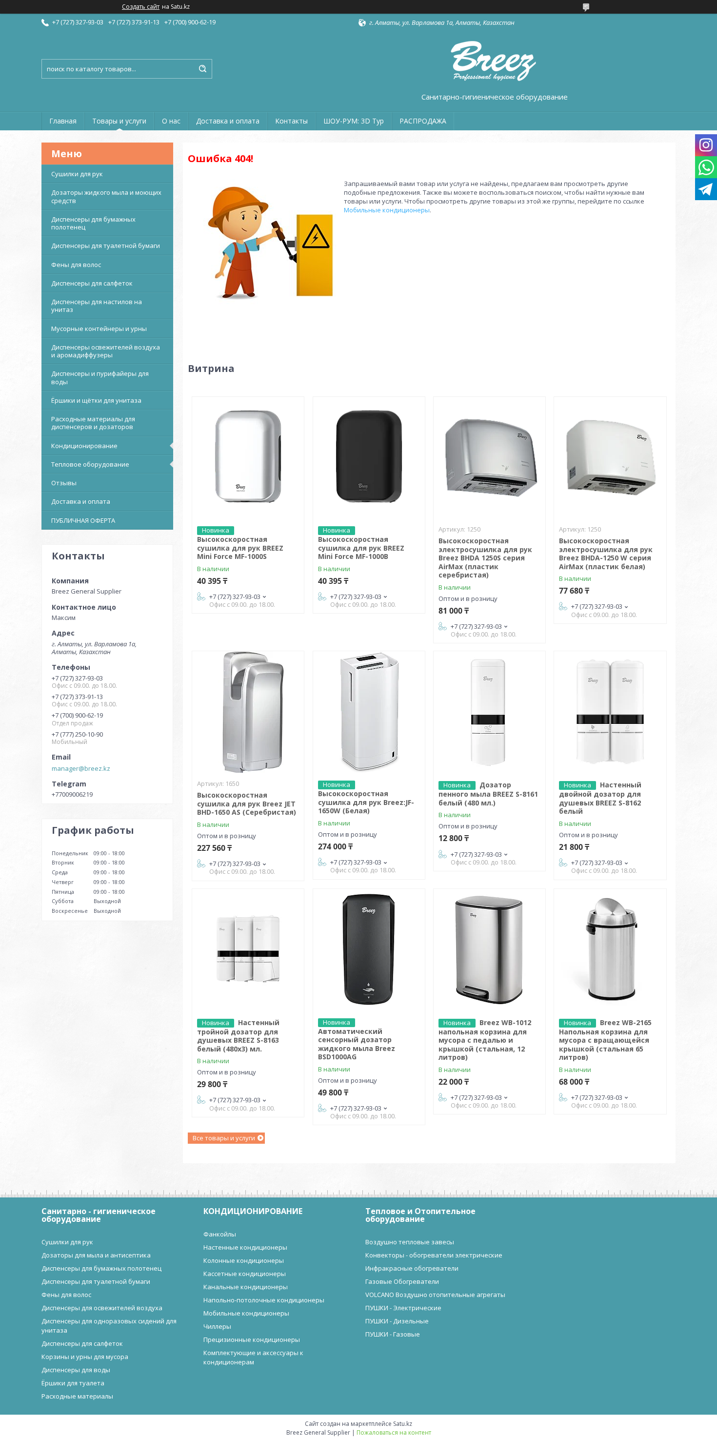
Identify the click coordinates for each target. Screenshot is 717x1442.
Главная (63, 120)
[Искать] (202, 69)
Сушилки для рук (77, 173)
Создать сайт (140, 6)
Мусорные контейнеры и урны (99, 328)
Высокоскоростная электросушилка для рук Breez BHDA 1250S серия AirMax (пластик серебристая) (485, 557)
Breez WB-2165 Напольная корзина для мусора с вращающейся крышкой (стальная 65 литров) (605, 1040)
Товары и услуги (119, 120)
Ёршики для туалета (72, 1383)
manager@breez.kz (81, 768)
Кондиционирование (84, 445)
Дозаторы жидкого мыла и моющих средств (106, 196)
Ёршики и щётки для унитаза (96, 400)
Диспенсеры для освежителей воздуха (101, 1307)
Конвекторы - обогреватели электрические (433, 1255)
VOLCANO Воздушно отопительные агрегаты (435, 1294)
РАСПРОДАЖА (422, 120)
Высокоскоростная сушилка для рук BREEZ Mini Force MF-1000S (240, 548)
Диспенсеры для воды (75, 1369)
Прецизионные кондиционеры (251, 1339)
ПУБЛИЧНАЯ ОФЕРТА (83, 520)
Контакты (291, 120)
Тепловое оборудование (90, 464)
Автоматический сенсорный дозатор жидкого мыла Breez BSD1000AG (356, 1044)
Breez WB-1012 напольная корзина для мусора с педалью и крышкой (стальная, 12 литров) (484, 1040)
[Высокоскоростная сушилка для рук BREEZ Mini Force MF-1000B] (369, 458)
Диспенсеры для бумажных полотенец (93, 223)
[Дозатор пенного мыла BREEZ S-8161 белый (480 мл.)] (489, 712)
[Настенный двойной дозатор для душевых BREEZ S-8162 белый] (610, 712)
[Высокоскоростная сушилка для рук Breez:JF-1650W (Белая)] (369, 712)
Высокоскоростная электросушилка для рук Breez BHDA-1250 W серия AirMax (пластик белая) (606, 553)
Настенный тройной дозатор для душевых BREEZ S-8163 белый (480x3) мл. (238, 1035)
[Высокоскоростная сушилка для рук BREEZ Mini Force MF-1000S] (248, 458)
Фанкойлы (219, 1234)
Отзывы (64, 482)
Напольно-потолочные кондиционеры (263, 1300)
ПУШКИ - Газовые (392, 1334)
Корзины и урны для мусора (84, 1356)
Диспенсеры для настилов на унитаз (96, 305)
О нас (171, 120)
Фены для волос (76, 264)
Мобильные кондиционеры (387, 210)
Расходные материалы (77, 1396)
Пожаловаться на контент (394, 1432)
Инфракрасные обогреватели (411, 1268)
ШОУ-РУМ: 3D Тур (353, 120)
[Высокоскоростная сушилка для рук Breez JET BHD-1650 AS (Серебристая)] (248, 712)
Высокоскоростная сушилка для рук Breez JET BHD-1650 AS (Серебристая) (246, 803)
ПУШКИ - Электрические (403, 1307)
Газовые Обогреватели (402, 1281)
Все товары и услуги (224, 1137)
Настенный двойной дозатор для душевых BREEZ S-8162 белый (600, 798)
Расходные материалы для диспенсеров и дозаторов (93, 422)
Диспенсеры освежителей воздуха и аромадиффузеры (105, 351)
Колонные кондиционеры (243, 1260)
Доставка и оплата (227, 120)
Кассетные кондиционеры (244, 1273)
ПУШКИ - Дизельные (397, 1321)
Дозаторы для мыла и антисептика (96, 1255)
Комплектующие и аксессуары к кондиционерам (253, 1357)
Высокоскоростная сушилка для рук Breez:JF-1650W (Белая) (366, 802)
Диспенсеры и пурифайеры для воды (100, 377)
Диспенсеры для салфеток (92, 283)
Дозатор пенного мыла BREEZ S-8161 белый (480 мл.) (488, 793)
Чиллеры (217, 1326)
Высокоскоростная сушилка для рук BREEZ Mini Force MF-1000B (361, 548)
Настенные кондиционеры (245, 1247)
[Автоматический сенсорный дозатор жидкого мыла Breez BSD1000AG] (369, 950)
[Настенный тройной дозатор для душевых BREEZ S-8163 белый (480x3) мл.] (248, 950)
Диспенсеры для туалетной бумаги (105, 245)
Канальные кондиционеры (245, 1286)
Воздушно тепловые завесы (409, 1241)
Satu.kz (402, 1424)
